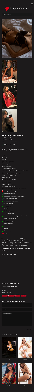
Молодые (23, 296)
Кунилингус (7, 206)
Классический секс (9, 193)
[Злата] (25, 373)
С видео (17, 296)
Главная (5, 14)
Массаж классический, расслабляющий (15, 216)
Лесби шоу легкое (9, 211)
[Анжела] (25, 347)
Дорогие (4, 296)
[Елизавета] (9, 373)
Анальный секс (8, 223)
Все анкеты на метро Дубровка (10, 283)
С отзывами (11, 296)
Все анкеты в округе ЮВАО (9, 286)
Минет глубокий (8, 203)
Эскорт (6, 233)
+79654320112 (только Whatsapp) (18, 171)
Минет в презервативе (10, 198)
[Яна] (9, 347)
